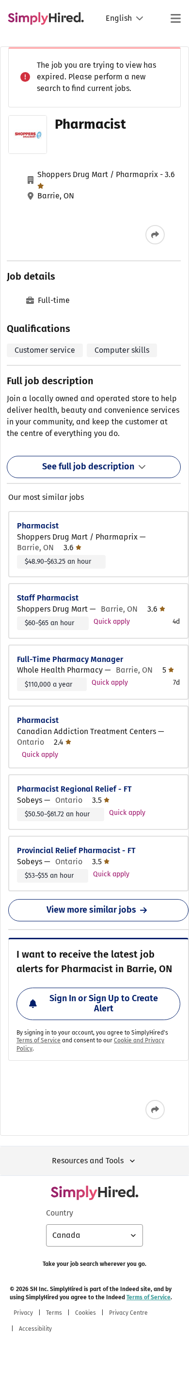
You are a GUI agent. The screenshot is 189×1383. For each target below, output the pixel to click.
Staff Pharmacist (48, 597)
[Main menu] (175, 18)
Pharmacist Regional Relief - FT (74, 789)
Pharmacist (38, 525)
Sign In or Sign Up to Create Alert (103, 1003)
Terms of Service (38, 1040)
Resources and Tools (88, 1160)
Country (59, 1213)
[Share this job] (155, 234)
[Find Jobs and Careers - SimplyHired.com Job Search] (46, 18)
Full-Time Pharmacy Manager (70, 659)
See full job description (88, 466)
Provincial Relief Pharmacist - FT (76, 850)
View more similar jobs (91, 909)
